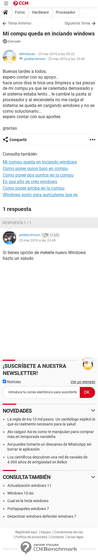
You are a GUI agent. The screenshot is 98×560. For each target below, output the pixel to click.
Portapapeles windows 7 (28, 509)
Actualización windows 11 (29, 485)
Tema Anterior (20, 23)
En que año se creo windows (30, 181)
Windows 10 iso (20, 493)
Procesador (65, 12)
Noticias (13, 382)
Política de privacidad (31, 537)
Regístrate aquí (26, 532)
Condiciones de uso (68, 532)
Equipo (46, 532)
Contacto (57, 537)
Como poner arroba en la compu (34, 188)
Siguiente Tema (77, 23)
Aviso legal (75, 537)
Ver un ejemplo (83, 382)
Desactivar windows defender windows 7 (41, 516)
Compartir (18, 140)
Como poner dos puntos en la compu (38, 175)
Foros (20, 12)
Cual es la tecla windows (27, 501)
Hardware (40, 12)
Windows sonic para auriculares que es (40, 194)
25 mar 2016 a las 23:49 (66, 59)
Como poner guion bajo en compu (35, 168)
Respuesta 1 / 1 (17, 223)
